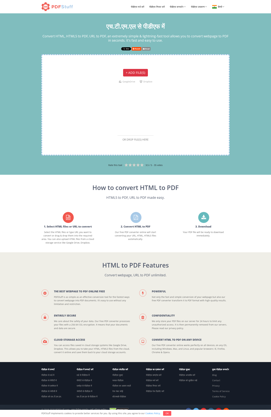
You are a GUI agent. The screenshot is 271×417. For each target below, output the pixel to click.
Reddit (137, 49)
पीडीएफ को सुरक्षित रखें (188, 380)
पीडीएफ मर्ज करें (137, 6)
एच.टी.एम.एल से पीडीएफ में (87, 396)
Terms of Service (221, 391)
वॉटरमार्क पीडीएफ (119, 396)
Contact (216, 380)
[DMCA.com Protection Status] (119, 409)
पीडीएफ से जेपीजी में (49, 391)
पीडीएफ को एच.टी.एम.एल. (51, 396)
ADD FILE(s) (135, 72)
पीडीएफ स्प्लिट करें (157, 6)
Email (147, 49)
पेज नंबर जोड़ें (117, 391)
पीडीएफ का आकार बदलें (121, 385)
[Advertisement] (135, 109)
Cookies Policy (152, 413)
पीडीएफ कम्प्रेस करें (153, 375)
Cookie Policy (219, 396)
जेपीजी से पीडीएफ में (84, 391)
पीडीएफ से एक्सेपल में (49, 385)
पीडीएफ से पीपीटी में (49, 380)
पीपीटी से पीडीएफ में (84, 380)
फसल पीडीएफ (117, 380)
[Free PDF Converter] (57, 6)
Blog (214, 375)
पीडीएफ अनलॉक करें (187, 375)
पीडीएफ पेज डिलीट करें (155, 391)
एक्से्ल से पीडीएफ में (84, 385)
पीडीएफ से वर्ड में (47, 375)
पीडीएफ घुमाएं (117, 375)
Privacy (216, 385)
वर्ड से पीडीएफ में (83, 375)
